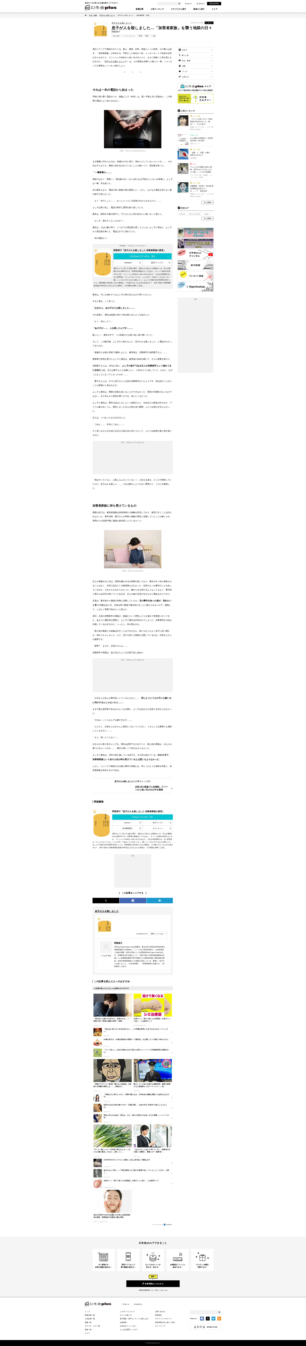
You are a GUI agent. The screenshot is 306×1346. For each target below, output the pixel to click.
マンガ (184, 71)
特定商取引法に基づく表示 (165, 1322)
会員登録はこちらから (154, 1284)
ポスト (210, 23)
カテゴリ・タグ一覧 (92, 1326)
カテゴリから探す (178, 9)
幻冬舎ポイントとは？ (128, 1326)
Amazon (128, 262)
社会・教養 (93, 15)
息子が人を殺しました (107, 15)
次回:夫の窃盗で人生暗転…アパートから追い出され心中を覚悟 (151, 788)
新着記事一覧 (90, 1315)
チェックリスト (195, 214)
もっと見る (207, 202)
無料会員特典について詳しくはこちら (153, 1290)
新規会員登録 (214, 3)
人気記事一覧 (90, 1319)
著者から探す (199, 9)
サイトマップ (160, 1326)
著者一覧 (88, 1329)
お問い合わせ (160, 1311)
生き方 (184, 50)
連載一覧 (88, 1322)
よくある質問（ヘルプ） (129, 1329)
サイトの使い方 (126, 1315)
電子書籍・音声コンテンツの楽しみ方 (134, 1319)
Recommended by (157, 1224)
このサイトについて (127, 1311)
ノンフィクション (129, 36)
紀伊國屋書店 (127, 828)
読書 (184, 66)
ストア (215, 9)
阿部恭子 (118, 943)
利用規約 (158, 1315)
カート (189, 4)
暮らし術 (185, 55)
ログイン (202, 4)
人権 (153, 36)
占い (207, 214)
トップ (87, 1311)
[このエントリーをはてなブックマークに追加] (213, 1319)
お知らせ (185, 77)
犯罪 (140, 36)
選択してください (157, 934)
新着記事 (139, 9)
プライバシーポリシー (163, 1319)
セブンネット (158, 828)
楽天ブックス (157, 262)
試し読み (116, 36)
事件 (147, 36)
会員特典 (123, 1322)
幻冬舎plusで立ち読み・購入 (143, 256)
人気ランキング (157, 9)
